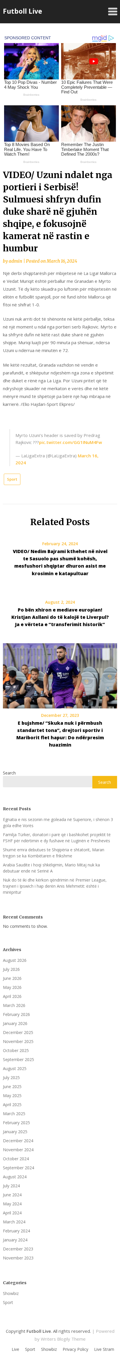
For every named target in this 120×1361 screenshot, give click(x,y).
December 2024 (18, 1140)
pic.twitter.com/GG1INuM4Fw (70, 442)
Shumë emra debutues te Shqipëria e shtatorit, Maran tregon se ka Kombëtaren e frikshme (53, 853)
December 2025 (18, 1032)
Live (15, 1349)
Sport (12, 479)
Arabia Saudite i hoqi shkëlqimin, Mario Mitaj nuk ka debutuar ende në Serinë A (51, 868)
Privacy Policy (75, 1349)
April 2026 (12, 996)
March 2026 (14, 1005)
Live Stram (104, 1349)
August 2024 (15, 1176)
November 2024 (18, 1149)
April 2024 (12, 1213)
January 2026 (15, 1023)
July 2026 (11, 969)
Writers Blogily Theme (63, 1339)
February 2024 (16, 1231)
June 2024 (12, 1194)
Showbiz (11, 1293)
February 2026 (16, 1014)
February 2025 (16, 1122)
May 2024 (12, 1204)
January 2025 (15, 1131)
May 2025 (12, 1095)
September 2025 (18, 1059)
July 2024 (11, 1185)
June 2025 (12, 1086)
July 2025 (11, 1077)
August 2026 (15, 960)
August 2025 (15, 1068)
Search (9, 773)
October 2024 (16, 1158)
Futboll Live (22, 11)
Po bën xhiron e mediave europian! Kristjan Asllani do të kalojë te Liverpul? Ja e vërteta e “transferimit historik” (60, 617)
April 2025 (12, 1104)
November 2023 (18, 1258)
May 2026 (12, 987)
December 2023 (18, 1249)
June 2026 (12, 978)
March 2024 (14, 1222)
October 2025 (16, 1050)
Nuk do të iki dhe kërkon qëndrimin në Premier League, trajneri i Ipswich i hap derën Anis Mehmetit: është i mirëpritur (55, 886)
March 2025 (14, 1113)
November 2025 (18, 1041)
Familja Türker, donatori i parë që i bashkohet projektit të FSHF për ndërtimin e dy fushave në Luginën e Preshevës (57, 837)
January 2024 (15, 1240)
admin (15, 261)
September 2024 (18, 1167)
